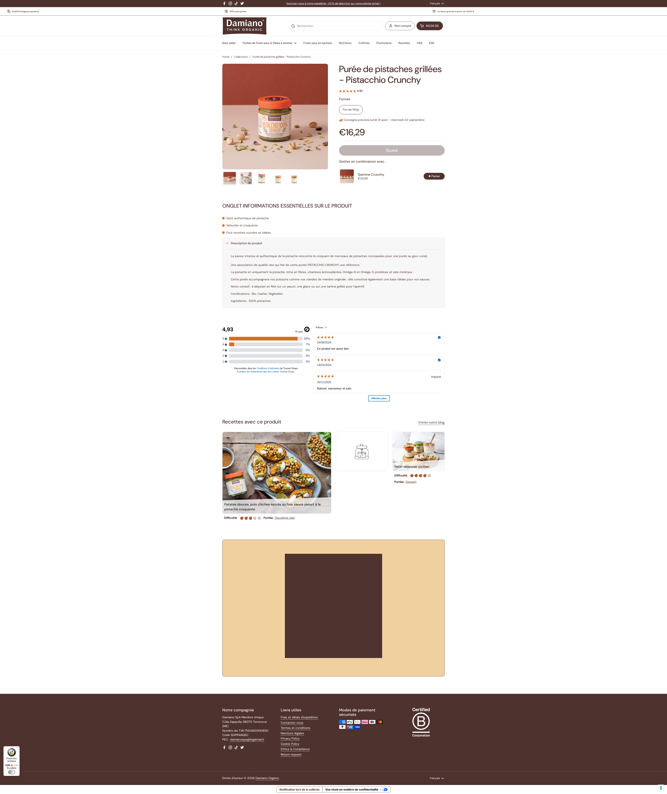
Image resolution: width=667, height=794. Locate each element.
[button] (430, 26)
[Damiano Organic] (244, 26)
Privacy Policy (290, 738)
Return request (291, 754)
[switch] (11, 772)
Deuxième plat (285, 518)
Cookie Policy (290, 744)
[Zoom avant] (322, 69)
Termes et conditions (295, 728)
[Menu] (17, 748)
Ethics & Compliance (295, 749)
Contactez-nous (292, 723)
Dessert (411, 482)
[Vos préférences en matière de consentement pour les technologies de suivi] (661, 788)
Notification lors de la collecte (299, 789)
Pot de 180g (351, 110)
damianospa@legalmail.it (247, 739)
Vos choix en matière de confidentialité (351, 789)
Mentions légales (292, 733)
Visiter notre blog (431, 422)
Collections (241, 57)
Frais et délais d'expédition (299, 717)
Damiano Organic (267, 778)
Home (225, 57)
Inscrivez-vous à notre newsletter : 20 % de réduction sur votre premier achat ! (333, 3)
